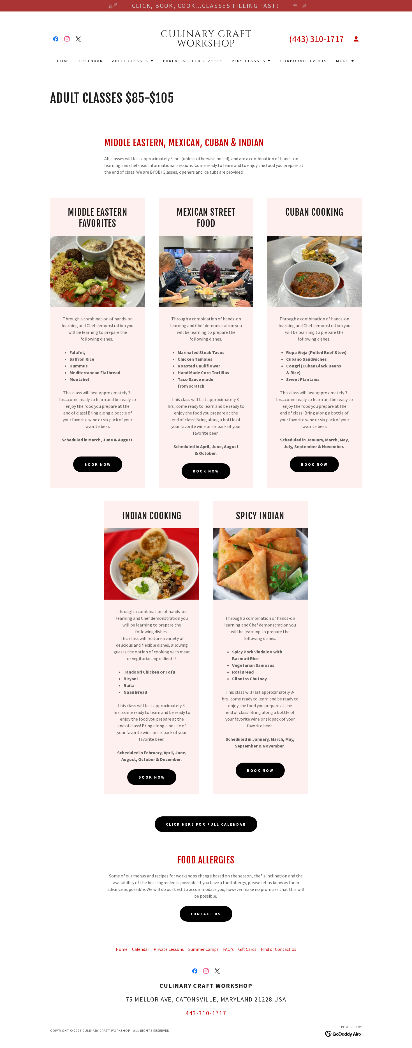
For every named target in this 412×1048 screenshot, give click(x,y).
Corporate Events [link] (303, 60)
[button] (356, 39)
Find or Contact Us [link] (278, 949)
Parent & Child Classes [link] (193, 60)
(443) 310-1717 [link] (316, 39)
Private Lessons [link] (169, 949)
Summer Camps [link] (203, 949)
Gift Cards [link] (247, 949)
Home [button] (122, 949)
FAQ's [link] (228, 949)
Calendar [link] (91, 60)
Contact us (206, 913)
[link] (55, 39)
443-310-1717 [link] (206, 1013)
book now (97, 464)
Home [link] (63, 60)
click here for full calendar (206, 824)
